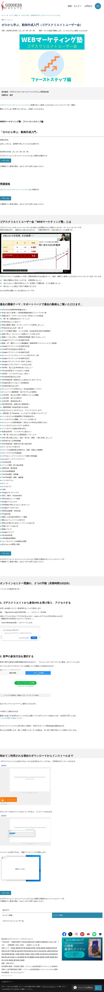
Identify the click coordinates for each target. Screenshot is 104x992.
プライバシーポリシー (48, 986)
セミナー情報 (7, 915)
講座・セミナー (74, 6)
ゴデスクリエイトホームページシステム (14, 105)
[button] (83, 987)
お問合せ (88, 6)
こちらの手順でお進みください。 (12, 718)
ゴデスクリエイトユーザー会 (13, 921)
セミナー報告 (58, 915)
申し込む (6, 160)
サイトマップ (7, 975)
